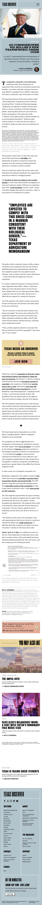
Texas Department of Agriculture (17, 612)
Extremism (6, 825)
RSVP (5, 870)
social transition (16, 187)
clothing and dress (13, 611)
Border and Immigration (10, 810)
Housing (6, 827)
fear (37, 476)
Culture (6, 816)
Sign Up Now (10, 894)
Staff (24, 812)
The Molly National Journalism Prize (28, 824)
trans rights (26, 613)
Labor (5, 831)
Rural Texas (7, 840)
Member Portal (27, 861)
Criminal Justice (8, 814)
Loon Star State (8, 833)
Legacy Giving (26, 859)
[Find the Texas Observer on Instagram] (11, 801)
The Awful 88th (11, 679)
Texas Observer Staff (14, 686)
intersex (18, 449)
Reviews (6, 842)
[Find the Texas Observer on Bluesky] (17, 801)
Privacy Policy (32, 901)
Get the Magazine (27, 838)
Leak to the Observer (10, 857)
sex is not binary (25, 447)
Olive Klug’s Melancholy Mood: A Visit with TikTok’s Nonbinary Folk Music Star (21, 725)
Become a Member (27, 857)
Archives (25, 840)
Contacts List (7, 855)
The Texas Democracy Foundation (28, 815)
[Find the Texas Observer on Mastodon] (14, 801)
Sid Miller (24, 158)
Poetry (6, 846)
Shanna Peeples (11, 778)
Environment (7, 821)
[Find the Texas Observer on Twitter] (8, 801)
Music (4, 719)
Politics (6, 835)
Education (6, 768)
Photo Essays (7, 844)
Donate (24, 855)
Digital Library (27, 846)
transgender (6, 614)
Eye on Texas (7, 823)
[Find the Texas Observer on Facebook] (5, 801)
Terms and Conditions (34, 902)
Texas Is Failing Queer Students (20, 771)
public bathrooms (25, 523)
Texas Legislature (9, 675)
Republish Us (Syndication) (30, 818)
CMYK (16, 902)
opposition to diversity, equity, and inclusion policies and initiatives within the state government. (21, 376)
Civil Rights (34, 41)
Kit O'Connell (26, 68)
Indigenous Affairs (9, 829)
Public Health (7, 838)
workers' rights (17, 614)
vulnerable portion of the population (19, 486)
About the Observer (28, 810)
